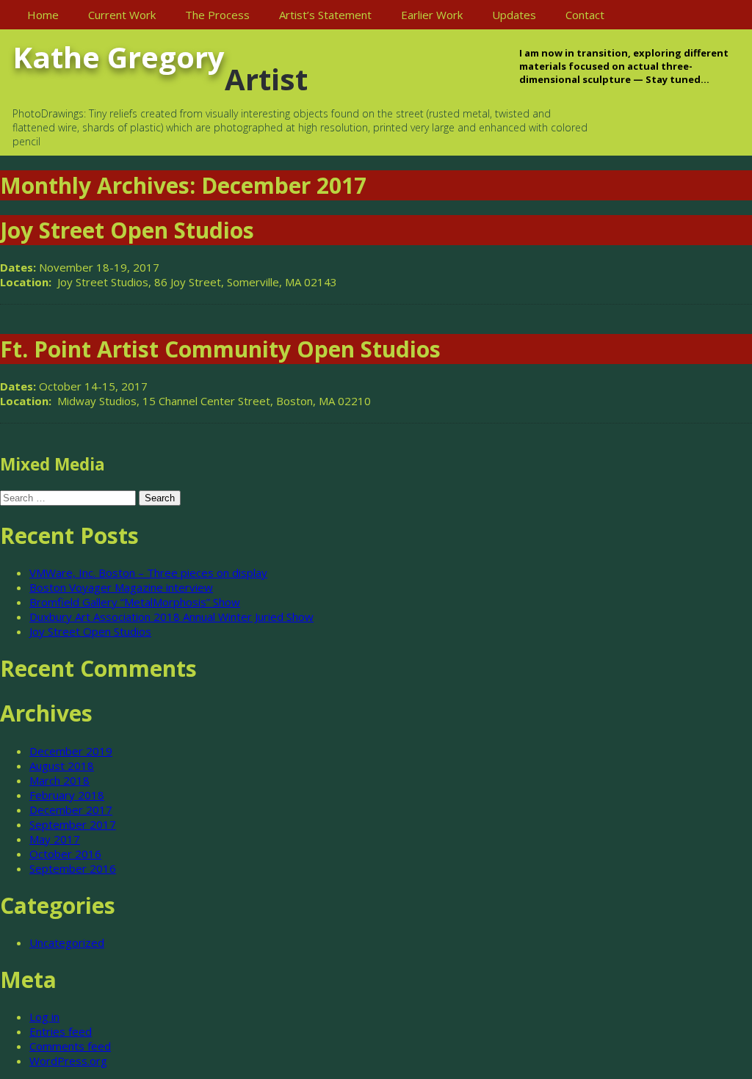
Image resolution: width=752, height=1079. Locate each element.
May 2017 (54, 839)
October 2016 (65, 853)
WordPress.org (68, 1060)
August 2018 (61, 765)
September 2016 (72, 868)
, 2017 (147, 267)
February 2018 (66, 795)
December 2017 (70, 809)
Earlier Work (432, 14)
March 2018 (59, 780)
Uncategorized (66, 942)
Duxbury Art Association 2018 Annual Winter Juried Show (171, 616)
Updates (514, 14)
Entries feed (60, 1031)
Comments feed (70, 1046)
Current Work (122, 14)
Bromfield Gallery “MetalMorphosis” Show (134, 602)
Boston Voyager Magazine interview (121, 587)
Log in (44, 1016)
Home (43, 14)
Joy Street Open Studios (90, 631)
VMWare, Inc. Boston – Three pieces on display (148, 572)
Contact (584, 14)
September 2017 (72, 824)
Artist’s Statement (325, 14)
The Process (217, 14)
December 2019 (70, 751)
